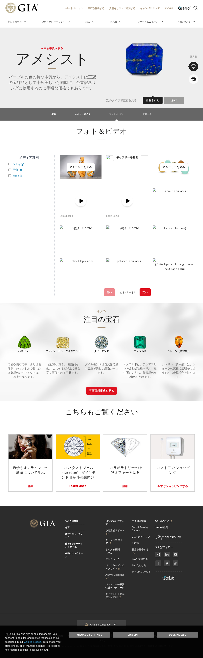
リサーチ (147, 114)
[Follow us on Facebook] (158, 554)
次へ (145, 292)
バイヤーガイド (82, 114)
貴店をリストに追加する (122, 8)
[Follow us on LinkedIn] (167, 554)
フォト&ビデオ (116, 114)
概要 (54, 114)
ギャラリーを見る (81, 167)
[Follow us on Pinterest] (167, 563)
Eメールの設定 (162, 521)
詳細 (30, 486)
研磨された (153, 100)
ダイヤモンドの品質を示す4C (114, 596)
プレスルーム (112, 559)
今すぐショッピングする (172, 486)
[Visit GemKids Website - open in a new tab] (169, 578)
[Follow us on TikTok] (175, 563)
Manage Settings (89, 634)
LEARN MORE (77, 486)
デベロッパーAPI (141, 571)
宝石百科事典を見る (101, 391)
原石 (174, 100)
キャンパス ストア (150, 8)
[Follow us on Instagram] (158, 563)
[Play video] (81, 201)
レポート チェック (73, 8)
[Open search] (195, 8)
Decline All (177, 634)
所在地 (135, 543)
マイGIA (169, 8)
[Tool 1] (193, 66)
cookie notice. (33, 641)
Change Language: (103, 624)
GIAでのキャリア (141, 536)
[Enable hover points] (193, 79)
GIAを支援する (140, 559)
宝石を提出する (96, 8)
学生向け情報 (139, 521)
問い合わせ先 (139, 565)
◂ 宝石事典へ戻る (52, 48)
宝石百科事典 (71, 521)
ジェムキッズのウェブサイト (114, 567)
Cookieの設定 (161, 527)
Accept (133, 634)
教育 (67, 527)
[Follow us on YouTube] (175, 554)
